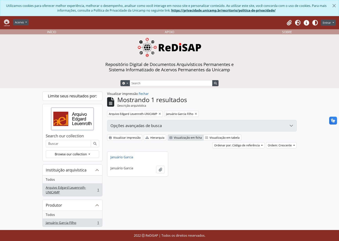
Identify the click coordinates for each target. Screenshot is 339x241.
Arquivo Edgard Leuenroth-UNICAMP (72, 189)
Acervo (20, 22)
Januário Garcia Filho (72, 224)
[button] (289, 22)
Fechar (144, 94)
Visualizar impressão (126, 137)
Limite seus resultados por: (72, 96)
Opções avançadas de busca (136, 125)
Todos (50, 179)
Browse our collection (71, 154)
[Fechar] (334, 5)
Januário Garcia (121, 157)
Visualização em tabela (224, 137)
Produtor (54, 205)
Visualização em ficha (187, 137)
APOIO (169, 32)
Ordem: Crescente (280, 145)
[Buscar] (95, 143)
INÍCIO (51, 32)
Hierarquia (156, 137)
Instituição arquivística (66, 170)
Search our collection (65, 136)
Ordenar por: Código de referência (237, 145)
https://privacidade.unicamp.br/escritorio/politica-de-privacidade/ (223, 10)
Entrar (327, 23)
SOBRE (287, 32)
